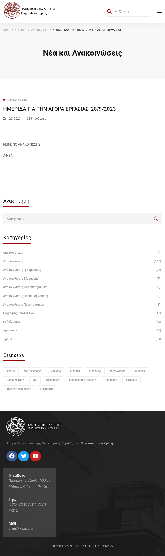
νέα (35, 379)
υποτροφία (46, 388)
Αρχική (8, 29)
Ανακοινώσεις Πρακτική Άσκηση (81, 296)
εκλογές (139, 370)
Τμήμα (22, 29)
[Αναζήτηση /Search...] (128, 11)
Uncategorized (81, 252)
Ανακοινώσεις (41, 29)
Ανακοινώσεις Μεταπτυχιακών (81, 287)
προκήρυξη (53, 379)
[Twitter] (10, 463)
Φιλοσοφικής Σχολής (57, 443)
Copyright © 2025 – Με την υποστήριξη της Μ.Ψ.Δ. (82, 545)
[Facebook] (6, 463)
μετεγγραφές (15, 379)
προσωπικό (82, 330)
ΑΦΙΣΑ (8, 155)
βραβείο (56, 370)
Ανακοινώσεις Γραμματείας (82, 270)
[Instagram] (15, 463)
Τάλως (11, 370)
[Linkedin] (19, 463)
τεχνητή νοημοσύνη (19, 388)
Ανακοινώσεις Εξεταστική (81, 278)
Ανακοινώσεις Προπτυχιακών (81, 304)
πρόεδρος (111, 379)
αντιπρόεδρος (33, 370)
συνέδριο (131, 379)
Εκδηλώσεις (82, 321)
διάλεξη (75, 370)
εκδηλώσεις (117, 370)
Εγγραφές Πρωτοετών (82, 313)
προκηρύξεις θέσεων (82, 379)
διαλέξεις (95, 370)
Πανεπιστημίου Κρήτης (97, 443)
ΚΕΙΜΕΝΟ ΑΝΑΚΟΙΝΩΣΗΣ (21, 144)
